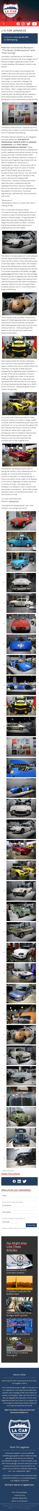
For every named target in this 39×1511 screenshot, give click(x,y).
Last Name (6, 1212)
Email (4, 1196)
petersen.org (14, 501)
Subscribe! (31, 1225)
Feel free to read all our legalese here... (19, 1485)
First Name (6, 1205)
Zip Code (5, 1222)
